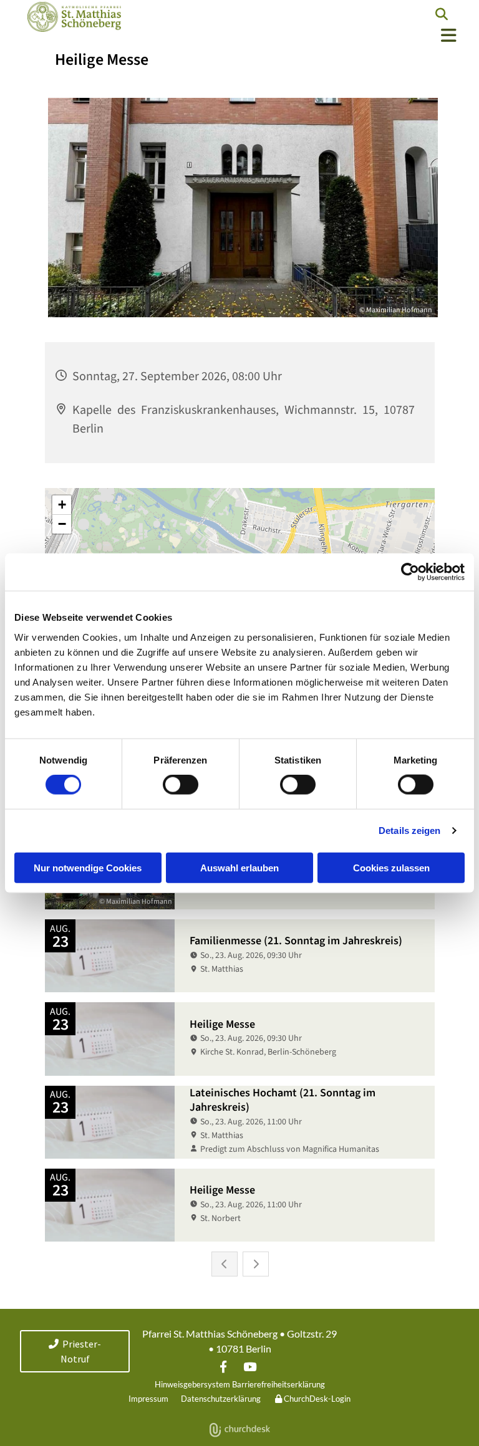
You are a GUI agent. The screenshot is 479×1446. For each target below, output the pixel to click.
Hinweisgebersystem (192, 1384)
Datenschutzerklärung (221, 1399)
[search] (442, 14)
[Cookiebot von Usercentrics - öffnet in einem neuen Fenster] (410, 572)
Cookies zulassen (391, 867)
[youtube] (249, 1366)
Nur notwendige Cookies (88, 867)
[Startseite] (71, 17)
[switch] (180, 785)
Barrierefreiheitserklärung (278, 1384)
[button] (296, 36)
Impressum (148, 1399)
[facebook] (223, 1366)
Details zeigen (409, 830)
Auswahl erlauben (239, 867)
